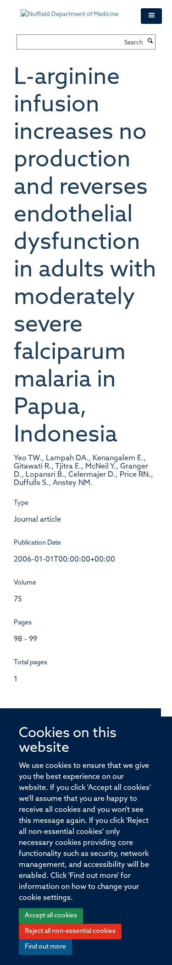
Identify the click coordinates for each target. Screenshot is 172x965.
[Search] (150, 42)
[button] (151, 16)
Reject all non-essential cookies (70, 931)
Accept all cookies (51, 915)
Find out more (45, 946)
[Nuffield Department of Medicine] (74, 10)
